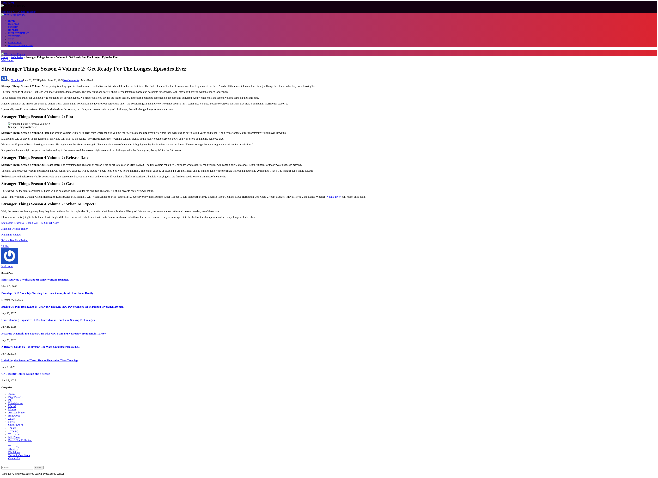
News (11, 421)
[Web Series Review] (13, 14)
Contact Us (14, 458)
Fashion (13, 27)
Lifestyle (15, 42)
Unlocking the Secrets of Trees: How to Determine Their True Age (39, 360)
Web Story (14, 446)
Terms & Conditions (19, 455)
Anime (12, 394)
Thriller (5, 246)
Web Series (17, 57)
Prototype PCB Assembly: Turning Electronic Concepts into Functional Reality (47, 293)
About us (13, 449)
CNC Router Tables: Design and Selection (25, 373)
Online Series (15, 424)
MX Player (14, 437)
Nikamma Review (11, 234)
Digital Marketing (20, 45)
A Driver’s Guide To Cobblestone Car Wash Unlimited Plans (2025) (40, 346)
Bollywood (14, 415)
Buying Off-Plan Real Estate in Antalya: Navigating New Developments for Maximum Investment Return (62, 306)
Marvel (12, 406)
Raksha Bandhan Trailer (14, 240)
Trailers (12, 427)
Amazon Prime (16, 412)
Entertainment (18, 33)
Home (12, 21)
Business (13, 24)
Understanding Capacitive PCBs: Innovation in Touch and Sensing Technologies (48, 320)
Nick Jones (17, 80)
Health (13, 30)
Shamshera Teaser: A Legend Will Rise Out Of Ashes (30, 222)
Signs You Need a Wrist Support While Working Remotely (35, 279)
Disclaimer (14, 452)
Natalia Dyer (333, 196)
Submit (38, 467)
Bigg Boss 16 (15, 397)
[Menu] (2, 52)
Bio (10, 400)
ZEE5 (11, 39)
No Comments (71, 80)
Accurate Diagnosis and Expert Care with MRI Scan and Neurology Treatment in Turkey (53, 333)
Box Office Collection (20, 440)
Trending (14, 36)
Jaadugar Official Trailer (14, 228)
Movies (12, 409)
